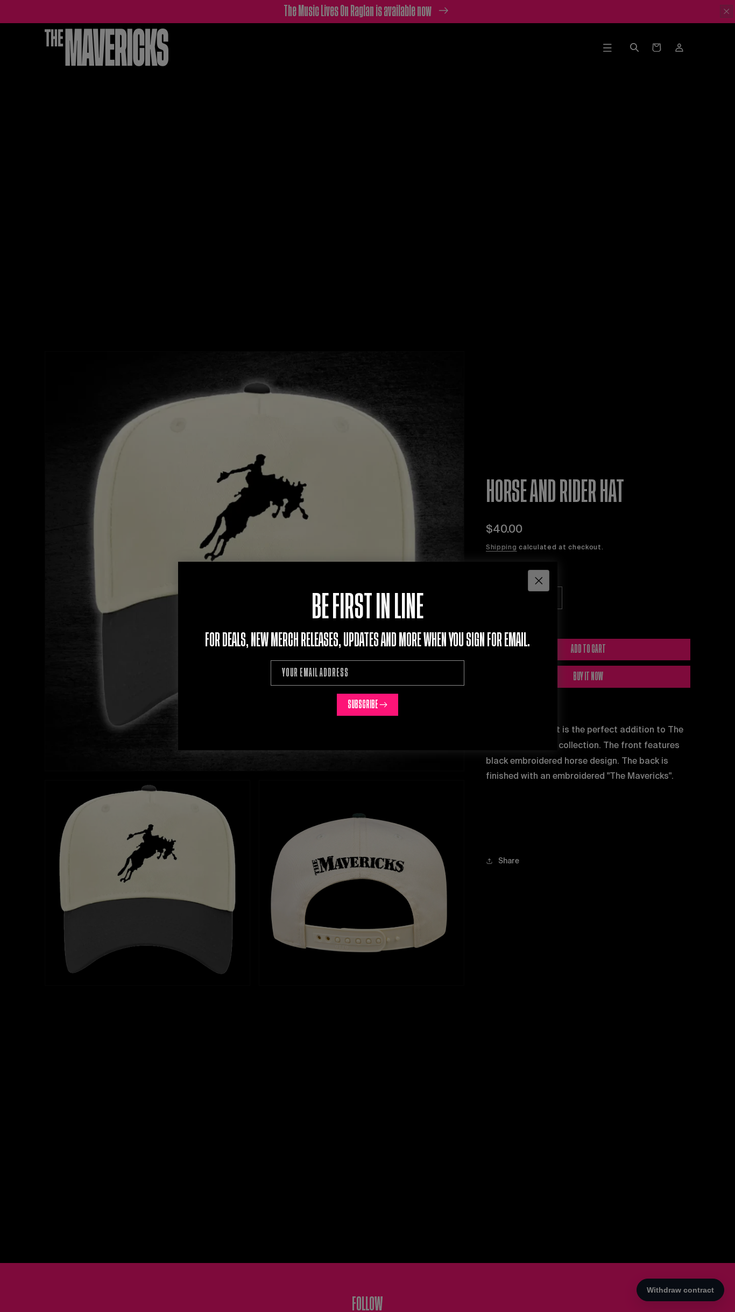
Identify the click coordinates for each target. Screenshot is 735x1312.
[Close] (538, 580)
